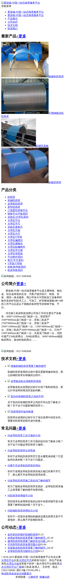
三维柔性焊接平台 (18, 210)
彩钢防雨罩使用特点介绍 (23, 510)
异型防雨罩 (14, 207)
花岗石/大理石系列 (18, 217)
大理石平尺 (14, 223)
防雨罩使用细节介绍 (20, 495)
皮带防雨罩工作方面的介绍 (24, 435)
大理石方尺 (14, 233)
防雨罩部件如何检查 (22, 411)
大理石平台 (14, 220)
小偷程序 (33, 577)
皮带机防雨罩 (15, 203)
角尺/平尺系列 (15, 260)
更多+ (21, 284)
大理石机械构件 (16, 247)
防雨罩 (11, 197)
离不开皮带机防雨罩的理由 (24, 465)
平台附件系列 (15, 257)
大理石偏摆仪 (15, 240)
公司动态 (13, 22)
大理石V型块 (15, 237)
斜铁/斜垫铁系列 (17, 266)
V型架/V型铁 (15, 263)
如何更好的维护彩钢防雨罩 (23, 534)
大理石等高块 (15, 253)
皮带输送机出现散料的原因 (26, 381)
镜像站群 (44, 577)
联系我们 (13, 28)
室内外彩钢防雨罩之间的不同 (27, 396)
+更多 (21, 36)
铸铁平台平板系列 (18, 213)
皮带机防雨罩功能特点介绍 (23, 551)
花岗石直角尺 (15, 227)
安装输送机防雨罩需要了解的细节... (27, 547)
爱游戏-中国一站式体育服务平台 (26, 12)
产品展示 (13, 18)
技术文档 (13, 25)
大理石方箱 (14, 230)
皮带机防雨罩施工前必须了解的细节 (29, 480)
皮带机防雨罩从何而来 (21, 450)
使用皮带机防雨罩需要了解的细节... (27, 537)
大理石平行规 (15, 250)
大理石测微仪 (15, 243)
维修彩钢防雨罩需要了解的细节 (28, 366)
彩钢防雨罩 (14, 200)
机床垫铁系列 (15, 270)
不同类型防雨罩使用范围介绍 (24, 544)
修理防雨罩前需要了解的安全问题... (27, 541)
